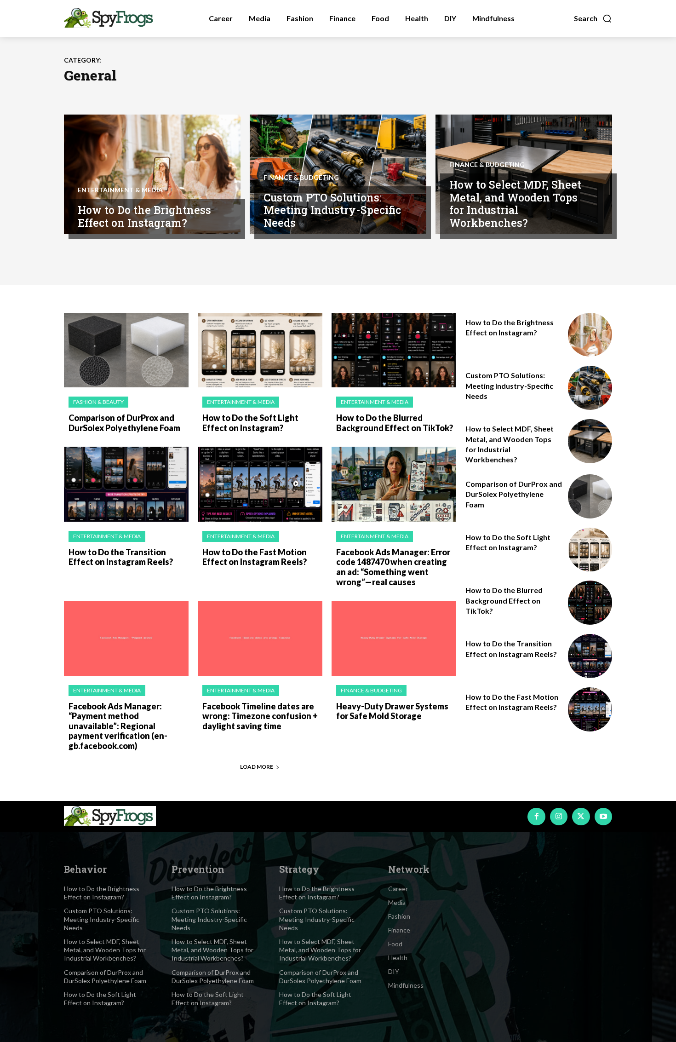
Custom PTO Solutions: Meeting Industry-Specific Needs (332, 210)
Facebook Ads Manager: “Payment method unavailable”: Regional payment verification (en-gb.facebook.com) (118, 726)
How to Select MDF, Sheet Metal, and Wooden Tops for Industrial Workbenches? (515, 204)
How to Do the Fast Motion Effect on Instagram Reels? (254, 557)
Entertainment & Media (120, 190)
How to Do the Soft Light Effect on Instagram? (250, 423)
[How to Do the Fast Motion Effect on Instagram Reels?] (260, 484)
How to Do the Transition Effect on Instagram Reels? (121, 557)
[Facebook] (536, 816)
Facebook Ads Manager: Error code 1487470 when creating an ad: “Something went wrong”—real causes (393, 567)
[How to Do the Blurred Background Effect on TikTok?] (394, 350)
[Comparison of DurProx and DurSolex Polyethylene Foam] (126, 350)
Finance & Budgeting (301, 177)
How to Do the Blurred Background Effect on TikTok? (394, 423)
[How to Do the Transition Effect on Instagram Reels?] (126, 484)
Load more (256, 766)
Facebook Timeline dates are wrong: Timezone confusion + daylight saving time (260, 716)
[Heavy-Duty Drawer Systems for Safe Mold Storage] (394, 638)
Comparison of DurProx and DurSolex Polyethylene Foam (124, 423)
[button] (593, 18)
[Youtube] (603, 816)
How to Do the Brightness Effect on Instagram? (144, 216)
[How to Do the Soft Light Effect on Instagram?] (260, 350)
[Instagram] (558, 816)
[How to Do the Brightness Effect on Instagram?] (152, 174)
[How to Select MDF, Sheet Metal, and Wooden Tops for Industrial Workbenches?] (590, 441)
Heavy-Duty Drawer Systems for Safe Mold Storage (392, 711)
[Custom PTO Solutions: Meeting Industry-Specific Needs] (590, 388)
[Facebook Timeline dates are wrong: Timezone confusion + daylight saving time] (260, 638)
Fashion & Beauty (98, 401)
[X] (581, 816)
